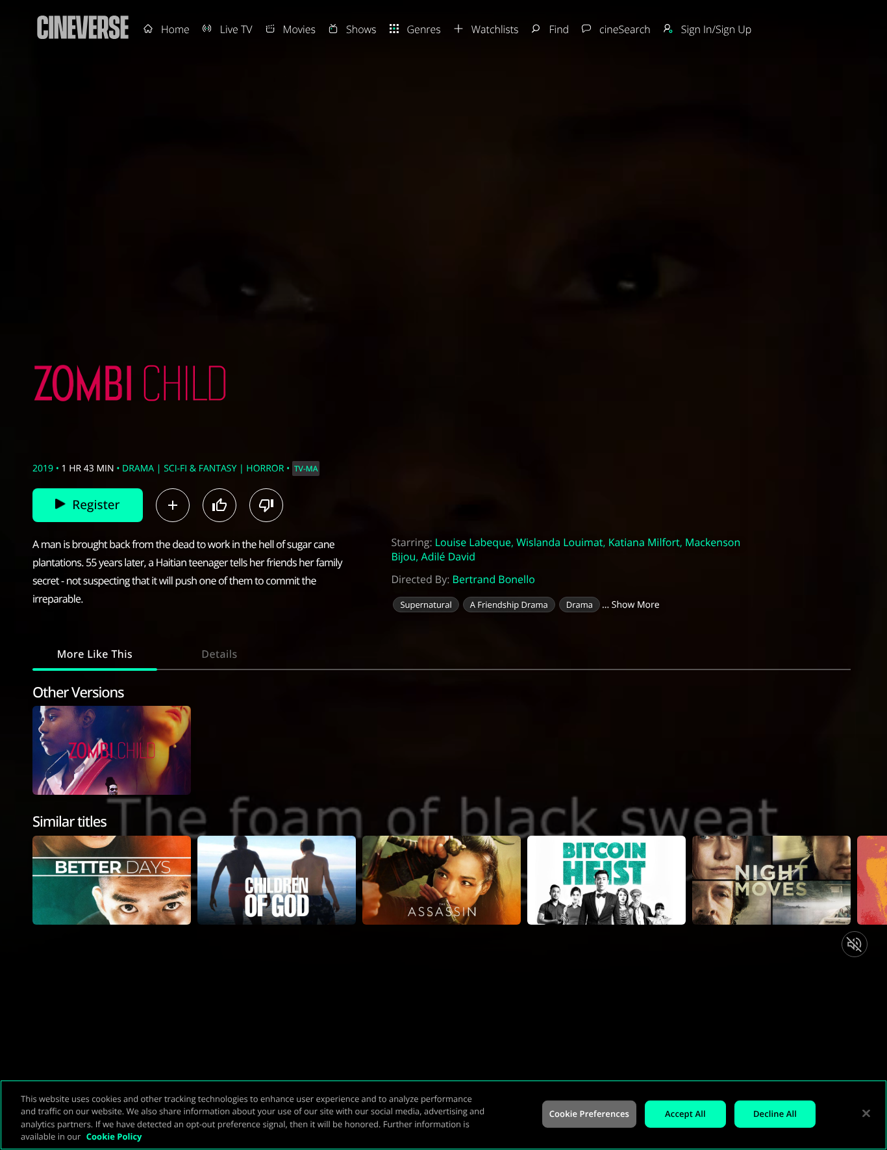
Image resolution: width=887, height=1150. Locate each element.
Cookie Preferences (589, 1113)
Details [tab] (219, 654)
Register (95, 504)
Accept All (685, 1113)
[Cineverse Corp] (82, 39)
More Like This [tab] (94, 654)
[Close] (866, 1113)
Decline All (775, 1113)
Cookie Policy (114, 1136)
